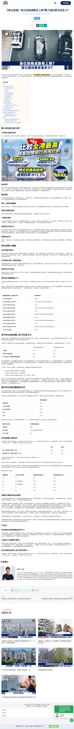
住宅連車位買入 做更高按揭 (10, 105)
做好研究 (6, 89)
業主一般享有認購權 (9, 93)
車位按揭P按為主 (8, 103)
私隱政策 (4, 715)
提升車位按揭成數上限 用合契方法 (11, 110)
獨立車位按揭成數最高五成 (9, 112)
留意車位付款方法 (8, 98)
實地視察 (6, 91)
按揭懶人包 (4, 709)
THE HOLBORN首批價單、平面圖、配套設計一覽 (15, 670)
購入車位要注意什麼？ (8, 86)
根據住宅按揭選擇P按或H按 (54, 263)
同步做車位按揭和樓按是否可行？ (12, 119)
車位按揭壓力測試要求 (9, 114)
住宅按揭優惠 (14, 263)
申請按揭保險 (17, 467)
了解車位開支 (7, 96)
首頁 (23, 13)
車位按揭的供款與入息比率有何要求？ (13, 122)
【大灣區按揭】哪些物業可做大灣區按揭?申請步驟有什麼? (18, 697)
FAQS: (4, 117)
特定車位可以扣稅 (8, 106)
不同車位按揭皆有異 (9, 88)
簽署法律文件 (7, 99)
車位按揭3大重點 (7, 101)
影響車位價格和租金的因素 (10, 115)
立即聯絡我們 (53, 726)
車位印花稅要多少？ (8, 108)
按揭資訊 (27, 13)
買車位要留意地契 (8, 94)
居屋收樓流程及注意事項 (45, 670)
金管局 (8, 459)
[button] (55, 3)
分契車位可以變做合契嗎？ (10, 120)
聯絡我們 (4, 712)
